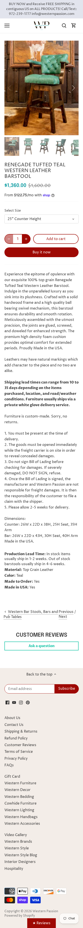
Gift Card (12, 776)
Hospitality (13, 868)
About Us (12, 717)
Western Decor (17, 789)
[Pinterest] (28, 702)
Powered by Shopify (19, 916)
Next (63, 616)
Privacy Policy (16, 758)
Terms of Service (18, 751)
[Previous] (9, 87)
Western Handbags (21, 817)
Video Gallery (15, 835)
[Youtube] (14, 702)
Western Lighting (19, 810)
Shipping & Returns (20, 731)
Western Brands (18, 841)
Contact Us (13, 724)
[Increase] (26, 239)
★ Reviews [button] (41, 923)
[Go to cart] (73, 26)
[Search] (64, 26)
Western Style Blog (20, 855)
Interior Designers (20, 861)
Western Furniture (20, 783)
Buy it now (42, 252)
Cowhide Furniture (20, 803)
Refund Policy (16, 738)
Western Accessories (22, 823)
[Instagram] (21, 702)
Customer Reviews (20, 745)
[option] (41, 88)
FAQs (9, 765)
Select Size (12, 211)
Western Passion (45, 911)
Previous (66, 611)
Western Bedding (19, 796)
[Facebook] (7, 702)
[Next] (73, 87)
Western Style (16, 848)
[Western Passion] (41, 25)
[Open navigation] (7, 25)
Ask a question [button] (42, 646)
